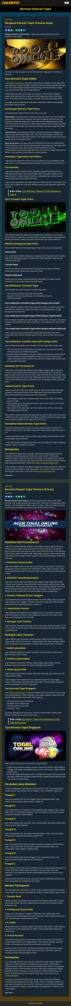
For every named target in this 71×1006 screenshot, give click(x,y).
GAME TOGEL (8, 19)
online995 (45, 553)
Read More (9, 475)
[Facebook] (66, 3)
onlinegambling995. (12, 976)
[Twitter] (68, 3)
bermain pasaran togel (18, 692)
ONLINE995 (9, 121)
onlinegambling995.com (46, 471)
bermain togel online (16, 83)
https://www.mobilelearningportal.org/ (45, 463)
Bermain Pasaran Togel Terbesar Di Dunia (29, 489)
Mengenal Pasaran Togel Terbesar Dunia (29, 22)
